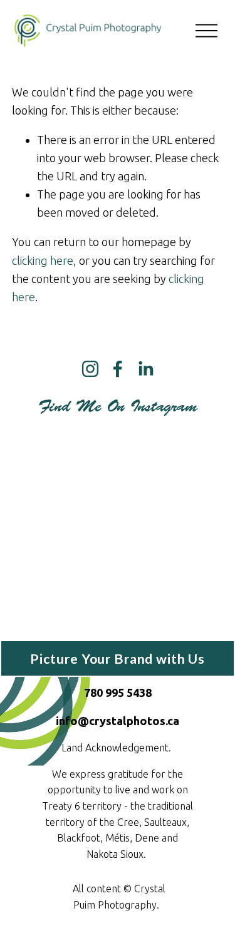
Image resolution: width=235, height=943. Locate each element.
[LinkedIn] (145, 369)
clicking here (42, 260)
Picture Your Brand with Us (117, 659)
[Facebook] (118, 369)
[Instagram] (90, 369)
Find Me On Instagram (117, 406)
